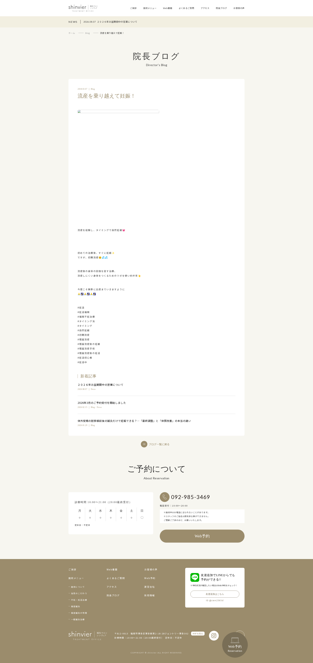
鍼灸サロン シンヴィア (83, 8)
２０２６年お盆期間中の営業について (101, 385)
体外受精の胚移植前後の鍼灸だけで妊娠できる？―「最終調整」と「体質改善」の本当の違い (134, 421)
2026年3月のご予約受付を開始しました (102, 403)
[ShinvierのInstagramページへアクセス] (214, 636)
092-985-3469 (190, 497)
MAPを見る (198, 633)
